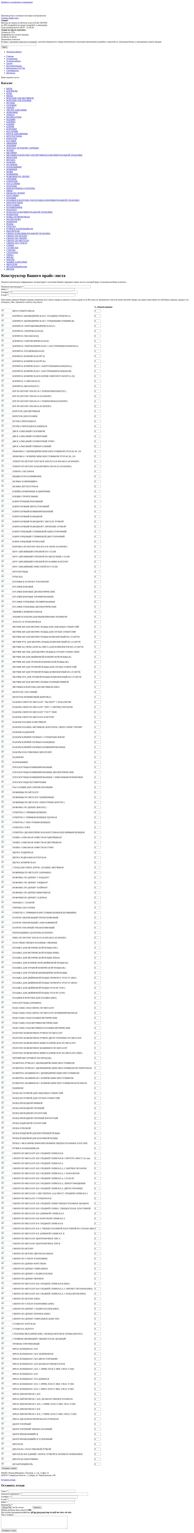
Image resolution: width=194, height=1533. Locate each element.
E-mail (4, 295)
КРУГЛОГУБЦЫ (14, 136)
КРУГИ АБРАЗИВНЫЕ (17, 134)
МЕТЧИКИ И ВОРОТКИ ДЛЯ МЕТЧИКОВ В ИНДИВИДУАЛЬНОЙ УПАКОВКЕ (44, 155)
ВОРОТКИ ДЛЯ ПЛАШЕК (18, 100)
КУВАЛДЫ (11, 138)
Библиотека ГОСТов (15, 68)
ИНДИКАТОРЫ (13, 117)
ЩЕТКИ (10, 269)
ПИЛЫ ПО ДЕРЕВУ (15, 193)
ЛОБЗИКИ (11, 145)
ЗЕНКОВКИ (12, 112)
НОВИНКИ (11, 169)
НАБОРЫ (10, 162)
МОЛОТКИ (11, 157)
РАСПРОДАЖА (13, 219)
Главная (9, 56)
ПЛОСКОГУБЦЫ (14, 202)
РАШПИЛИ (11, 221)
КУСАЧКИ (11, 141)
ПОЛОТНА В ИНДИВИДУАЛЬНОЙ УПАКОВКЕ (29, 212)
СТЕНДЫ (10, 250)
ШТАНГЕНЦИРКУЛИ (16, 267)
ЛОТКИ (10, 150)
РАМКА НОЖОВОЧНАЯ (18, 217)
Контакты (10, 73)
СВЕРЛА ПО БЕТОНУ (16, 236)
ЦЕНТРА (10, 259)
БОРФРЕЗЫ (11, 91)
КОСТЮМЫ (12, 131)
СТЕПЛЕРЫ (12, 252)
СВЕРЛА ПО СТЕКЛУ (16, 243)
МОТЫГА (10, 160)
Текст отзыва (7, 1515)
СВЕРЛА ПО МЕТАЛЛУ (17, 240)
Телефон (5, 292)
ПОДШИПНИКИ (14, 207)
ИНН (4, 289)
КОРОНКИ (11, 129)
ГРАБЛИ (10, 107)
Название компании (11, 1494)
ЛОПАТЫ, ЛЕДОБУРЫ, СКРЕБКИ (22, 148)
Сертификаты (12, 70)
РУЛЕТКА (11, 226)
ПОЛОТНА (11, 210)
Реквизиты (6, 1505)
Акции (9, 63)
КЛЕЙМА (11, 122)
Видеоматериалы (14, 66)
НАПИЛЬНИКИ (14, 167)
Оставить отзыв (8, 1480)
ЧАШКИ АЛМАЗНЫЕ (16, 262)
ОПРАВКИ (11, 179)
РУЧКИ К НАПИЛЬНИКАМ (19, 229)
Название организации (12, 287)
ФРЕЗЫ (9, 257)
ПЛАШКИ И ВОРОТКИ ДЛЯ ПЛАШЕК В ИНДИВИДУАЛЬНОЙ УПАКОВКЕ (42, 200)
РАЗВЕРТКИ (12, 214)
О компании (11, 59)
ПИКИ (9, 191)
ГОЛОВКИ (11, 105)
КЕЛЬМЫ (10, 119)
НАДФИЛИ (11, 164)
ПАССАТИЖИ (13, 183)
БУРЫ (9, 93)
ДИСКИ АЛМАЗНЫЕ (16, 110)
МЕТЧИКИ (11, 153)
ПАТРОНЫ (11, 186)
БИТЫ (9, 88)
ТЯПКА (10, 255)
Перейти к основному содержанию (17, 2)
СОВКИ (10, 245)
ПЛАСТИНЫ (12, 195)
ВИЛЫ (9, 96)
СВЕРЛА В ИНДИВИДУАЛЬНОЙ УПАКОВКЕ (28, 233)
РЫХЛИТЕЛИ (13, 231)
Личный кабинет (14, 52)
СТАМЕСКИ (12, 248)
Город (4, 1491)
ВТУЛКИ (10, 103)
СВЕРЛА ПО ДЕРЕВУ (16, 238)
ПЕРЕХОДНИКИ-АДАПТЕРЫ (20, 188)
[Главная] (20, 13)
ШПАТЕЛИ (11, 264)
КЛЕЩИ (10, 124)
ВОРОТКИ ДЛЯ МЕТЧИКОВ (20, 98)
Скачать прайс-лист (10, 18)
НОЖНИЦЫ (12, 174)
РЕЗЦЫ (9, 224)
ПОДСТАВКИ (13, 205)
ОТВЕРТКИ (12, 181)
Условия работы (13, 61)
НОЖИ (9, 172)
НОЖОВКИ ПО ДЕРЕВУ (18, 176)
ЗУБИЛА (10, 115)
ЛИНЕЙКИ (11, 143)
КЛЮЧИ (10, 126)
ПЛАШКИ (11, 198)
